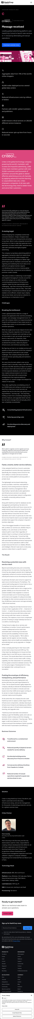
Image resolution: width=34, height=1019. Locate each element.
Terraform (4, 954)
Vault (3, 959)
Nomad (3, 963)
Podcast (19, 966)
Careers (19, 982)
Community (20, 963)
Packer (3, 956)
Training (19, 968)
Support (20, 961)
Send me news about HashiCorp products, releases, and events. (17, 933)
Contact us (20, 991)
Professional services (22, 970)
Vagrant (4, 968)
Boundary (4, 970)
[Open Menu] (31, 2)
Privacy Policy (16, 941)
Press (19, 979)
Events (19, 956)
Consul (3, 961)
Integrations (5, 982)
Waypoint (4, 966)
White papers (21, 954)
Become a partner (6, 989)
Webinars (20, 959)
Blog (19, 984)
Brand (19, 989)
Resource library (5, 984)
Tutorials (4, 979)
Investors (20, 986)
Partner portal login (6, 991)
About (19, 977)
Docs (3, 977)
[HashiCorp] (7, 2)
